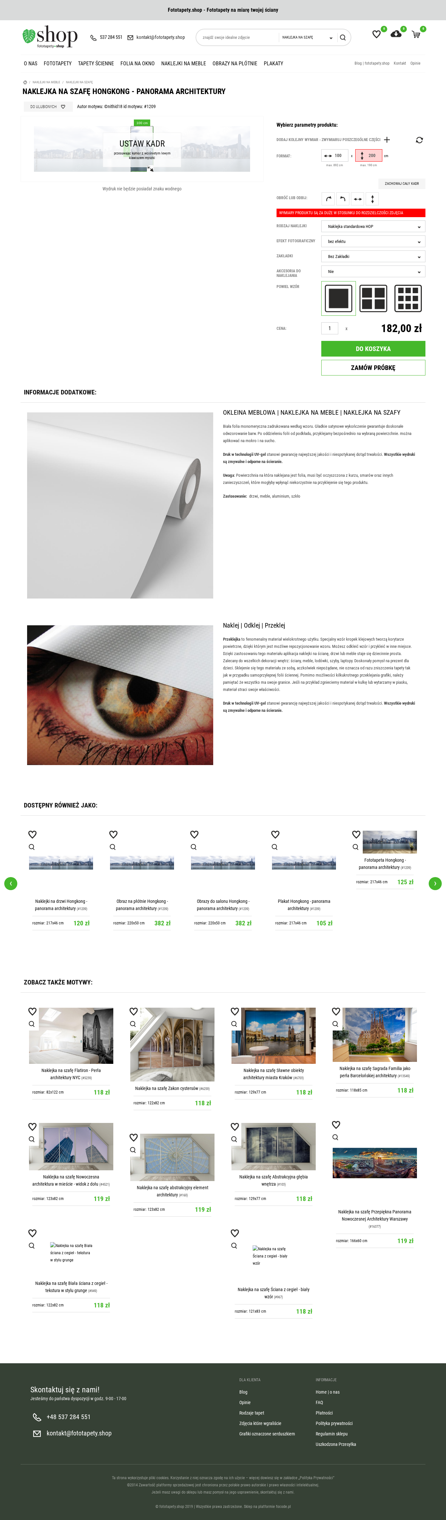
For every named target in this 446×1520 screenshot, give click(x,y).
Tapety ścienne (96, 63)
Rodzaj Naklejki (292, 226)
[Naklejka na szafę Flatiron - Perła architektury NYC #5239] (71, 1036)
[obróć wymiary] (418, 140)
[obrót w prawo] (328, 198)
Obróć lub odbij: (292, 198)
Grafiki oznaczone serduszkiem (267, 1433)
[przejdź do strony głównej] (50, 36)
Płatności (324, 1413)
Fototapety (58, 63)
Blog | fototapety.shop (372, 63)
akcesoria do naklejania (289, 273)
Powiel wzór (288, 286)
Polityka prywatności (334, 1423)
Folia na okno (137, 63)
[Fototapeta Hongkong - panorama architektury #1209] (385, 842)
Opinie (415, 63)
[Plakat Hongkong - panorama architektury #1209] (304, 863)
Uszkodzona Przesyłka (336, 1444)
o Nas (30, 63)
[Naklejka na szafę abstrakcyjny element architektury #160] (172, 1157)
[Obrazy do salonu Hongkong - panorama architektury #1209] (223, 863)
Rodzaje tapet (251, 1413)
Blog (243, 1392)
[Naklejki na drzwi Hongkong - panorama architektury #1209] (61, 863)
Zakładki (285, 256)
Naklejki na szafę (79, 82)
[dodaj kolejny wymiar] (335, 140)
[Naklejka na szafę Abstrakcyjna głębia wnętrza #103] (273, 1146)
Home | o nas (328, 1392)
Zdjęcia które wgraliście (260, 1423)
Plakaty (273, 63)
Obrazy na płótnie (235, 63)
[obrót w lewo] (342, 198)
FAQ (319, 1402)
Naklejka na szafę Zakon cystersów (166, 1088)
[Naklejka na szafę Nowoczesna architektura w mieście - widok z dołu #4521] (71, 1146)
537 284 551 (111, 37)
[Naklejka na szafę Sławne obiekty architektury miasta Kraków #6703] (273, 1036)
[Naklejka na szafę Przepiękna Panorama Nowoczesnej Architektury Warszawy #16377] (375, 1163)
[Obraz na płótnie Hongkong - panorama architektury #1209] (142, 863)
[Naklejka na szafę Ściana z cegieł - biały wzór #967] (273, 1256)
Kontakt (400, 63)
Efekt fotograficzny (296, 241)
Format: (284, 156)
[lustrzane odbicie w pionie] (372, 198)
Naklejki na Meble (183, 63)
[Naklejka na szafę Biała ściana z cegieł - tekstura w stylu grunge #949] (71, 1253)
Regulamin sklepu (332, 1433)
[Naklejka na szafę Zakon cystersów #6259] (172, 1045)
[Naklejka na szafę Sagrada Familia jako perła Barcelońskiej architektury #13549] (375, 1035)
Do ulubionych (43, 106)
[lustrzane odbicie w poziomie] (357, 198)
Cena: (281, 328)
